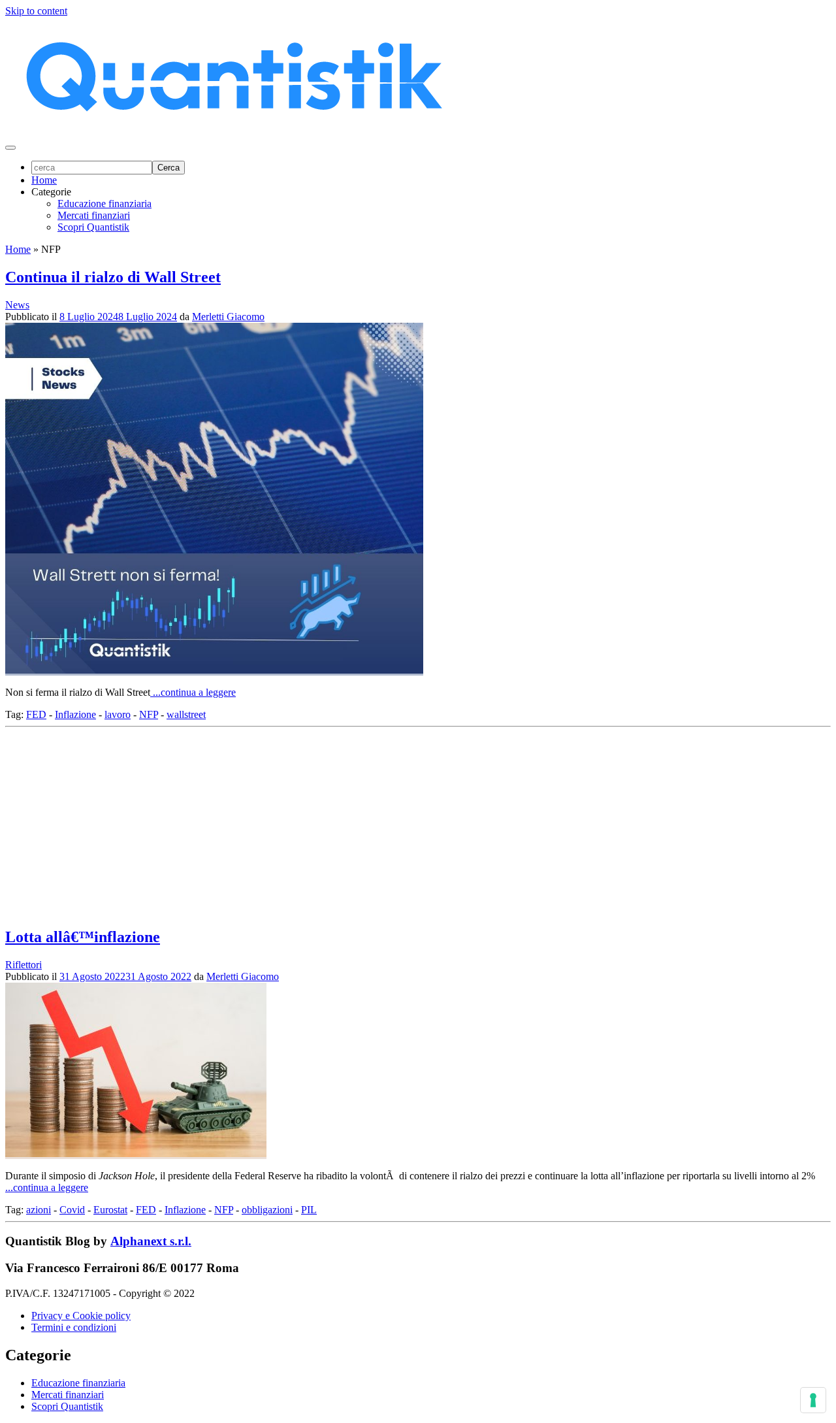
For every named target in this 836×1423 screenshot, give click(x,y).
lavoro (117, 714)
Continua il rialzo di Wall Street (113, 277)
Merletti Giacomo (228, 316)
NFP (148, 714)
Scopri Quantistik (93, 227)
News (17, 304)
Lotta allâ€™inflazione (82, 936)
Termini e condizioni (73, 1327)
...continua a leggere (193, 692)
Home (44, 180)
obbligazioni (267, 1209)
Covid (72, 1209)
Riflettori (23, 964)
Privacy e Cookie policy (81, 1315)
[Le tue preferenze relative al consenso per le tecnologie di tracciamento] (813, 1400)
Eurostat (110, 1209)
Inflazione (75, 714)
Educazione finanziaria (104, 203)
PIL (309, 1209)
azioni (38, 1209)
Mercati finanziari (93, 215)
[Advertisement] (397, 823)
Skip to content (36, 10)
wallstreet (186, 714)
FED (36, 714)
